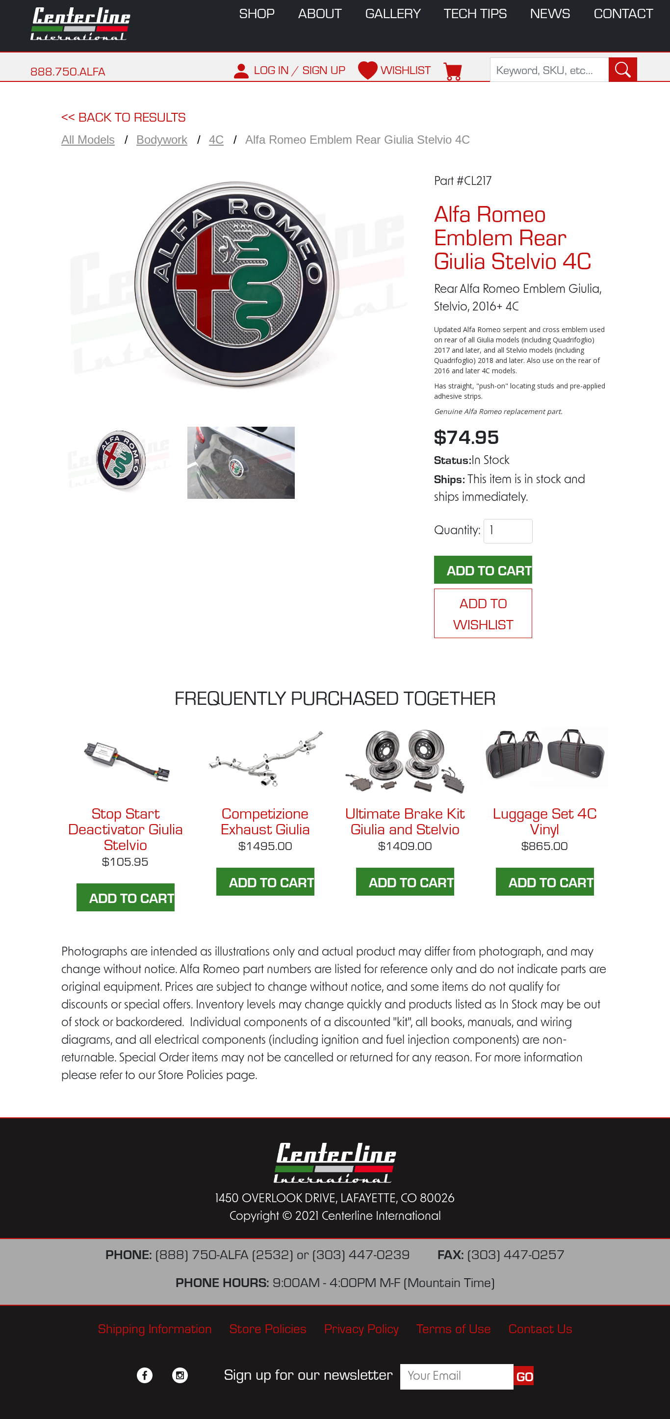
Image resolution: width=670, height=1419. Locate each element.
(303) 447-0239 (361, 1253)
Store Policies (268, 1327)
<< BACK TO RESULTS (123, 116)
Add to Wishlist (483, 613)
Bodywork (161, 139)
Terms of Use (453, 1327)
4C (216, 139)
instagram (180, 1375)
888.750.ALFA (67, 71)
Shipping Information (155, 1327)
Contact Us (540, 1327)
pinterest (198, 1375)
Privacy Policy (361, 1327)
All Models (88, 139)
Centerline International (84, 23)
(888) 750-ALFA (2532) (224, 1253)
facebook (145, 1375)
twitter (162, 1375)
